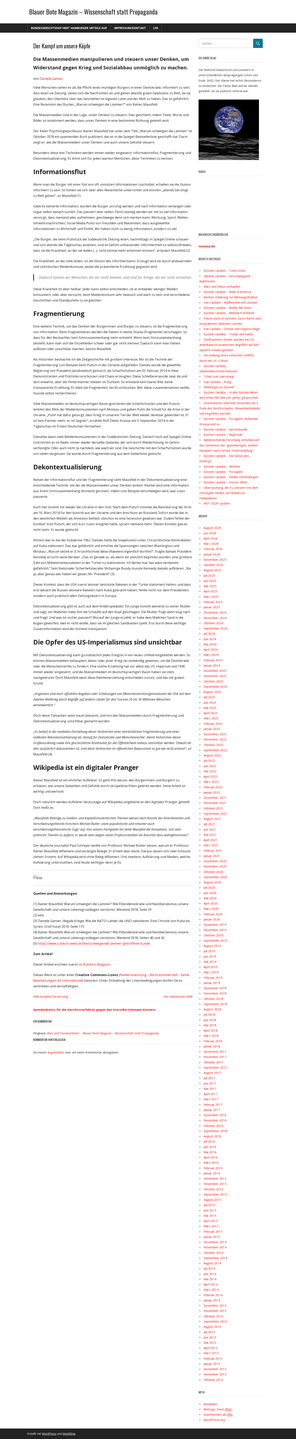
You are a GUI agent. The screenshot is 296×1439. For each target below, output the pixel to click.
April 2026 (211, 538)
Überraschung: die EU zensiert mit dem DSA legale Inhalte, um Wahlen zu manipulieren (228, 493)
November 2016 (215, 1120)
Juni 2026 (210, 533)
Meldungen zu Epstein (219, 387)
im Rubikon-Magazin (94, 964)
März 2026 (211, 544)
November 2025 (215, 559)
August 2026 (212, 528)
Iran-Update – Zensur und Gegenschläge (232, 329)
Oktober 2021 (213, 808)
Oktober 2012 (213, 1380)
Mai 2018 (210, 1025)
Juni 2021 (210, 829)
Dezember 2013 (215, 1305)
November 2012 (215, 1374)
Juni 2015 (210, 1210)
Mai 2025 (210, 586)
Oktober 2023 (213, 681)
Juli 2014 (209, 1268)
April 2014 (211, 1284)
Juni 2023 (210, 702)
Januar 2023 (212, 729)
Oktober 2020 (213, 872)
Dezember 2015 (215, 1178)
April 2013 (211, 1348)
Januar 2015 (212, 1237)
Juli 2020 (209, 887)
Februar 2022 (213, 787)
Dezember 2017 (215, 1051)
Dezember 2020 (215, 861)
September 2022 (215, 750)
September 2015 (215, 1194)
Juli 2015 (209, 1205)
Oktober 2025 (213, 565)
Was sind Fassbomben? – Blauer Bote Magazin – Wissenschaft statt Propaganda (103, 1033)
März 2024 (211, 655)
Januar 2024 (212, 665)
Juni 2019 (210, 956)
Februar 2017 (213, 1104)
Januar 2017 (212, 1110)
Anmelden (210, 1404)
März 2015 (211, 1226)
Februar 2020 (213, 914)
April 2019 (211, 967)
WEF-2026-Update (217, 503)
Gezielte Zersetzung (53, 996)
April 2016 (211, 1157)
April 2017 (211, 1094)
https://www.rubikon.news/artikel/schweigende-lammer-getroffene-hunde (94, 943)
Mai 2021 (210, 835)
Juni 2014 (210, 1274)
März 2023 (211, 718)
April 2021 (211, 840)
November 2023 (215, 676)
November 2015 (215, 1184)
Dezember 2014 (215, 1242)
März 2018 (211, 1036)
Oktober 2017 (213, 1062)
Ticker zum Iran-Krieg (219, 376)
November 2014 (215, 1247)
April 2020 (211, 903)
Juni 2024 (210, 639)
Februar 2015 (213, 1231)
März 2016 (211, 1162)
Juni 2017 (210, 1083)
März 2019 (211, 972)
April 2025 (211, 591)
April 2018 (211, 1030)
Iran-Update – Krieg (217, 382)
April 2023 (211, 713)
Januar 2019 (212, 983)
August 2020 (212, 882)
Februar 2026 (213, 549)
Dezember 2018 (215, 988)
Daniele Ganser (51, 78)
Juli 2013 (209, 1332)
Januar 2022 (212, 792)
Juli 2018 (209, 1014)
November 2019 (215, 930)
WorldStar (69, 1434)
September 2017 (215, 1067)
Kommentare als (218, 1414)
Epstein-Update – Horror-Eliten (225, 482)
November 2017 (215, 1057)
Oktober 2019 (213, 935)
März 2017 (211, 1099)
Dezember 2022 (215, 734)
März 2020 (211, 909)
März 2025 (211, 597)
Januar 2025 (212, 607)
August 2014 (212, 1263)
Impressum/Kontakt (130, 28)
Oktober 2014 (213, 1253)
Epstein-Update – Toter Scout (224, 270)
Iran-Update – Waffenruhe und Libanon (230, 302)
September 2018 (215, 1004)
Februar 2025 (213, 602)
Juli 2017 (209, 1078)
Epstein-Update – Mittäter (222, 466)
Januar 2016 (212, 1173)
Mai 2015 (210, 1215)
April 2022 (211, 776)
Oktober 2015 (213, 1189)
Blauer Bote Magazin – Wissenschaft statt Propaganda (93, 11)
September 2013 (215, 1321)
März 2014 (211, 1289)
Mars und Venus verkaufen (222, 286)
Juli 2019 (209, 951)
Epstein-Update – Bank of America (227, 292)
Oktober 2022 (213, 745)
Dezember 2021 (215, 797)
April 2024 (211, 649)
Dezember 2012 (215, 1369)
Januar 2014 (212, 1300)
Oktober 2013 (213, 1316)
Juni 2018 (210, 1020)
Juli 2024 (209, 633)
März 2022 (211, 782)
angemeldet (55, 1052)
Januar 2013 (212, 1364)
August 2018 (212, 1009)
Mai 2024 (210, 644)
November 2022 (215, 739)
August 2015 (212, 1200)
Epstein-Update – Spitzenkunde (225, 429)
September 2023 (215, 686)
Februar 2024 (213, 660)
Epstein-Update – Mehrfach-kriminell (229, 313)
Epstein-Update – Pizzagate (223, 472)
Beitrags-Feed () (218, 1409)
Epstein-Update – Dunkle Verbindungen (231, 477)
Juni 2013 (210, 1337)
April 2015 (211, 1221)
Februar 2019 (213, 977)
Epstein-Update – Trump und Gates (228, 334)
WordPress (49, 1434)
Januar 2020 (212, 919)
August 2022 (212, 755)
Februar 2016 (213, 1168)
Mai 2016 (210, 1152)
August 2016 (212, 1136)
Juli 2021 (209, 824)
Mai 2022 (210, 771)
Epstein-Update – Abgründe (223, 435)
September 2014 (215, 1258)
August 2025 (212, 570)
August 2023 (212, 692)
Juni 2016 (210, 1147)
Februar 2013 (213, 1358)
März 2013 (211, 1353)
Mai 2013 (210, 1342)
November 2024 (215, 618)
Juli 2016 (209, 1141)
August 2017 (212, 1073)
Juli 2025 (209, 575)
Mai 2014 (210, 1279)
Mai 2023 (210, 708)
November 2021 (215, 803)
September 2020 (215, 877)
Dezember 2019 (215, 924)
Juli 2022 (209, 760)
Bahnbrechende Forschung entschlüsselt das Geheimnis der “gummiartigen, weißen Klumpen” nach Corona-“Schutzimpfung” (229, 445)
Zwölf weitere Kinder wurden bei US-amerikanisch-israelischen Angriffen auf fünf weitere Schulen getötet (229, 344)
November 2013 (215, 1311)
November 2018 (215, 993)
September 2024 (215, 628)
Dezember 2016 (215, 1115)
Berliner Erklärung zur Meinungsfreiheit (230, 297)
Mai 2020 (210, 898)
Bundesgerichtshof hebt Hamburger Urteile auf (69, 28)
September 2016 (215, 1131)
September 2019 (215, 940)
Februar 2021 (213, 850)
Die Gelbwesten (175, 996)
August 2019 (212, 946)
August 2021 (212, 819)
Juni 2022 (210, 766)
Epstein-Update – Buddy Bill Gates (228, 308)
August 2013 (212, 1327)
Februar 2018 (213, 1041)
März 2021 (211, 845)
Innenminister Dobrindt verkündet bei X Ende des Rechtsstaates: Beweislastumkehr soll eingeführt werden (230, 408)
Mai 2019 (210, 962)
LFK (155, 28)
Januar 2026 (212, 554)
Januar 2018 (212, 1046)
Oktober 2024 (213, 623)
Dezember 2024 (215, 612)
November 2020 (215, 866)
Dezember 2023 (215, 671)
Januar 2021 (212, 856)
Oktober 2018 (213, 999)
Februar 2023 (213, 724)
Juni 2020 (210, 893)
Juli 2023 (209, 697)
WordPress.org (214, 1420)
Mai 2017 (210, 1089)
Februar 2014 (213, 1295)
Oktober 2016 (213, 1126)
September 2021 (215, 813)
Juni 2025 (210, 581)
